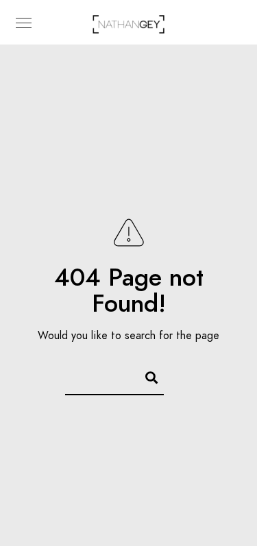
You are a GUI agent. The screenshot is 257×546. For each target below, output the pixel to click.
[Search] (145, 375)
